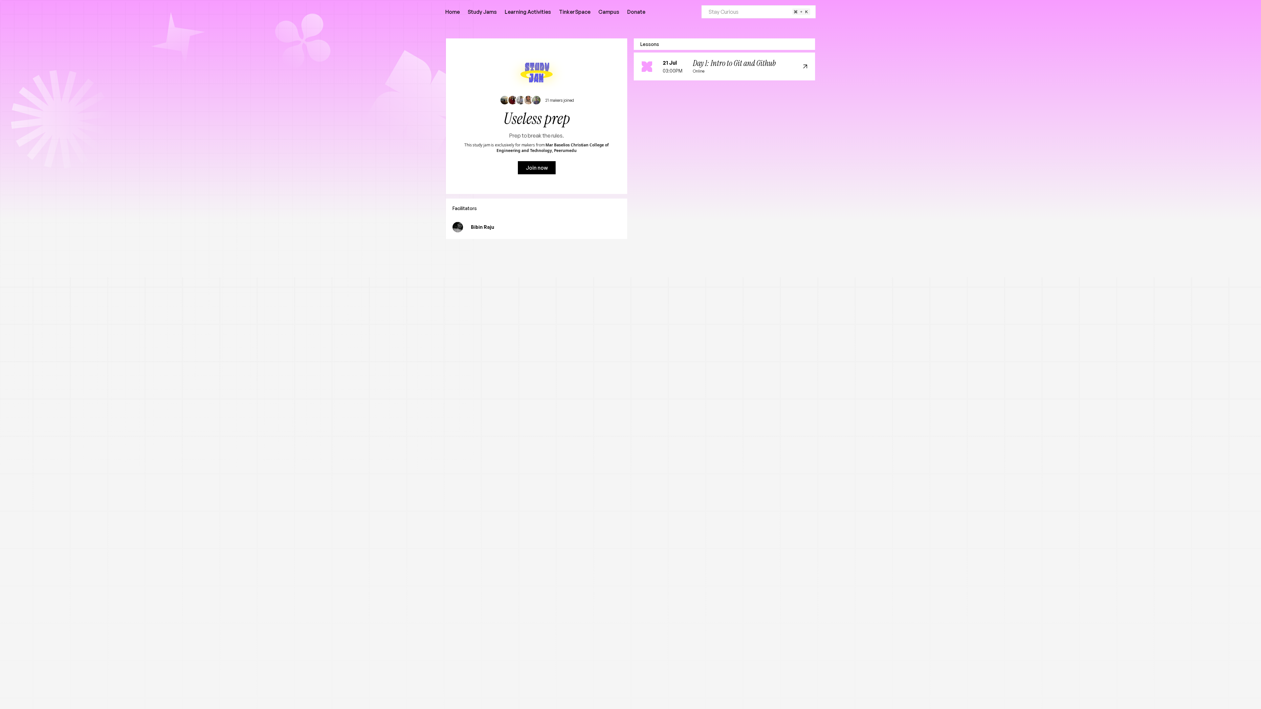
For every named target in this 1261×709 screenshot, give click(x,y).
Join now (537, 167)
